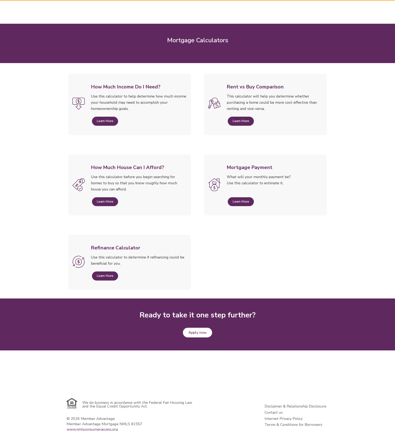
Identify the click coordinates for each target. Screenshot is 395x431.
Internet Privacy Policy (284, 418)
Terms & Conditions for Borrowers (293, 424)
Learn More (105, 121)
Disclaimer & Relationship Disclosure (295, 406)
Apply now (197, 332)
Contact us (274, 412)
